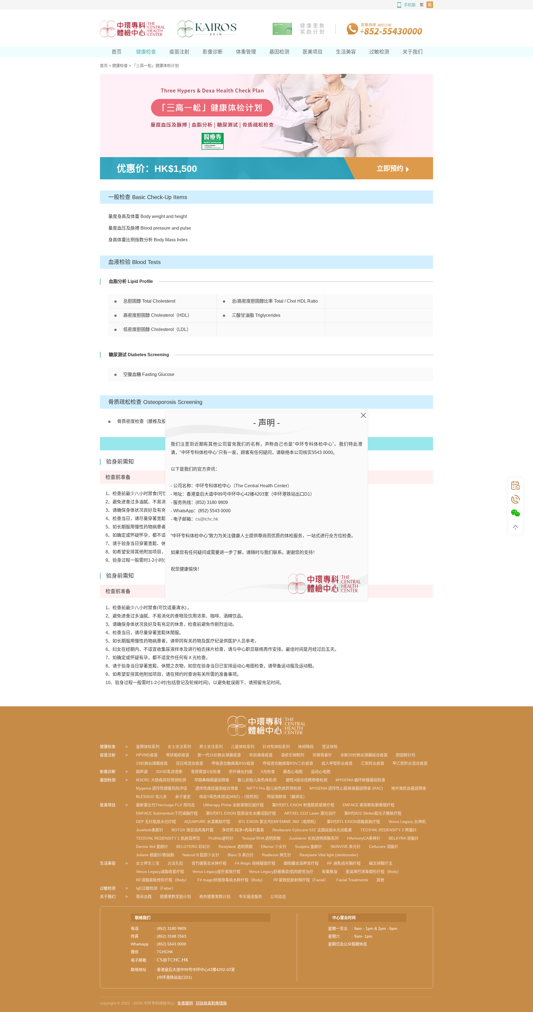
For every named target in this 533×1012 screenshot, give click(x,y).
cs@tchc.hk (206, 519)
